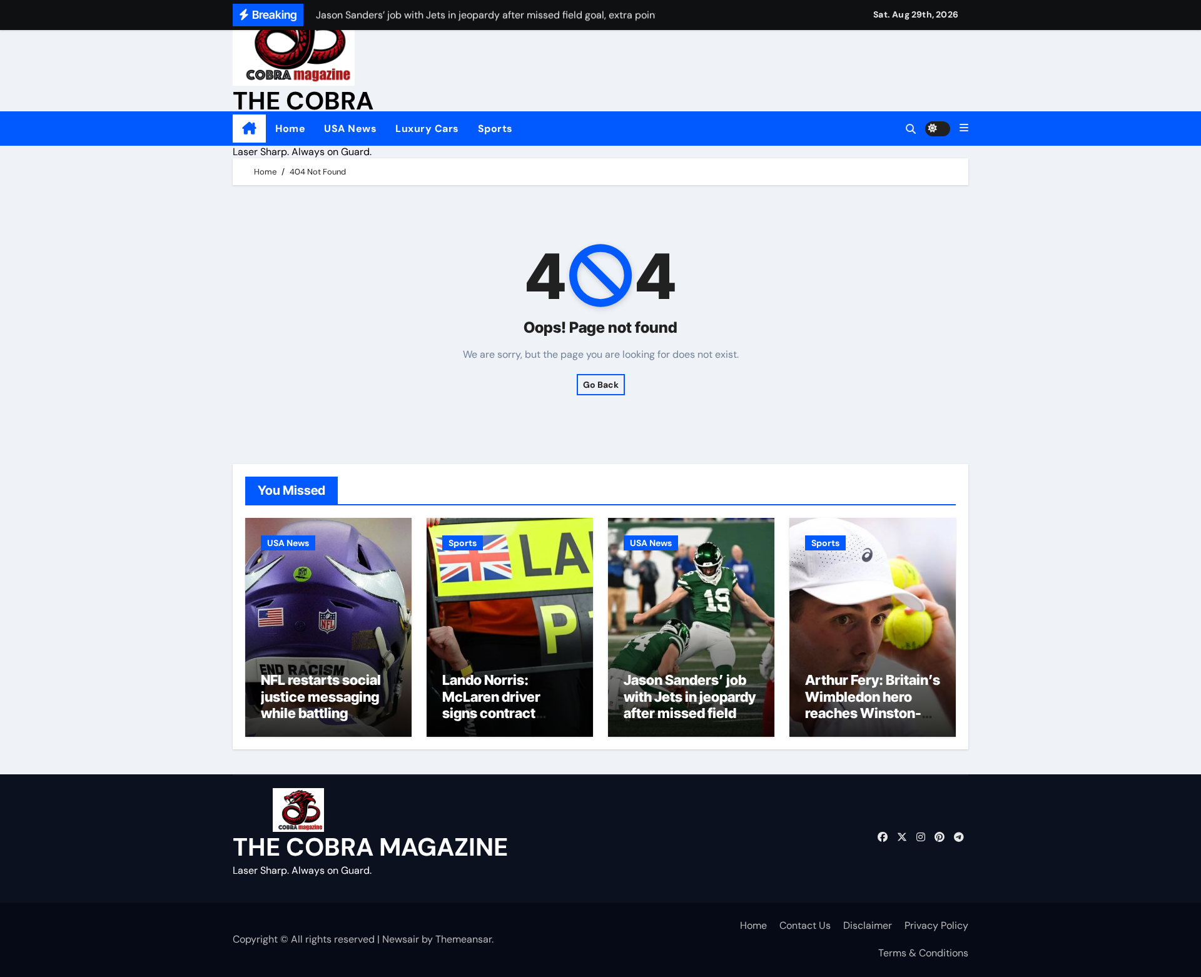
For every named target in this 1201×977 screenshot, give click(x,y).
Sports (495, 128)
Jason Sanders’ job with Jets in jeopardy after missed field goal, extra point (690, 704)
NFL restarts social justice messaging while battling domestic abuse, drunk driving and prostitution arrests (323, 721)
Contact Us (805, 925)
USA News (350, 128)
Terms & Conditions (923, 952)
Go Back (601, 384)
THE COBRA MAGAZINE (370, 847)
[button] (964, 128)
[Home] (249, 128)
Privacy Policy (936, 925)
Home (290, 128)
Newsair (400, 939)
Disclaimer (867, 925)
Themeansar (463, 939)
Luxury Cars (427, 128)
